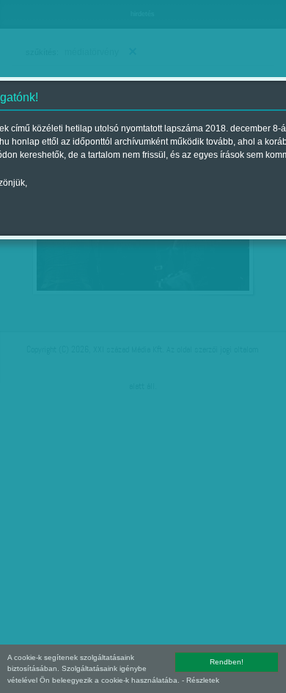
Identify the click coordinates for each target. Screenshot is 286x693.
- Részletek (200, 680)
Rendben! (226, 662)
